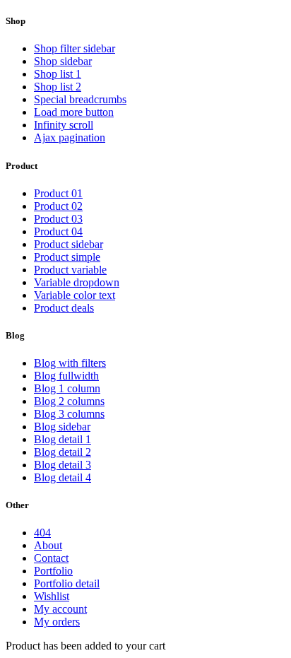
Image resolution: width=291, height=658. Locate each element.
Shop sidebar (63, 61)
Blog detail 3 (62, 465)
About (48, 545)
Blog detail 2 (62, 452)
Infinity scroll (63, 125)
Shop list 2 (57, 87)
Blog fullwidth (66, 376)
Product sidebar (68, 244)
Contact (51, 558)
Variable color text (74, 295)
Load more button (74, 112)
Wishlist (51, 596)
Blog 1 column (67, 388)
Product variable (70, 270)
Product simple (67, 257)
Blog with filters (70, 363)
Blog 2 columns (69, 401)
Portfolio (53, 571)
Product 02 (58, 206)
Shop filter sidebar (74, 48)
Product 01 (58, 193)
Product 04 (58, 231)
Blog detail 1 (62, 439)
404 (42, 533)
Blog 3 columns (69, 414)
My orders (57, 622)
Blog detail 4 (62, 477)
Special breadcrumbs (80, 99)
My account (60, 609)
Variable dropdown (76, 282)
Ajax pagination (69, 137)
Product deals (64, 308)
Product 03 (58, 219)
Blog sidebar (62, 427)
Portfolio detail (67, 583)
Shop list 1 (57, 74)
